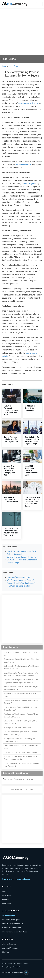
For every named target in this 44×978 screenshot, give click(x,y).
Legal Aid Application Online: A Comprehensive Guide (31, 470)
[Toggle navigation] (39, 4)
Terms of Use (17, 967)
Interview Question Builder (11, 928)
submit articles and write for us (21, 779)
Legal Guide (13, 66)
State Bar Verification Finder (12, 924)
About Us (5, 899)
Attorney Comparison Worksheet (14, 932)
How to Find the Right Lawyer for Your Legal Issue (10, 439)
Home (4, 66)
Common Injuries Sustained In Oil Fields (22, 557)
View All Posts (16, 789)
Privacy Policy (6, 967)
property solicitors (23, 164)
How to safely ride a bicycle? (18, 577)
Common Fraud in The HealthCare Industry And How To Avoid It (10, 531)
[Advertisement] (22, 31)
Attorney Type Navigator (11, 920)
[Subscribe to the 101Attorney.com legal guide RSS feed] (26, 972)
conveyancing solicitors (28, 103)
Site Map (5, 952)
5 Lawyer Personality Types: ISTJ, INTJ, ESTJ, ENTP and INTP (10, 410)
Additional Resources (10, 948)
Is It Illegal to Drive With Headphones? (31, 408)
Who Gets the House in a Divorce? (20, 580)
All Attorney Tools (9, 916)
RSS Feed (29, 789)
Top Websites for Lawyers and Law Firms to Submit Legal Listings (32, 440)
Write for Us (6, 903)
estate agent (29, 183)
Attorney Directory (9, 944)
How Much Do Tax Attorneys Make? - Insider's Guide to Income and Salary (32, 501)
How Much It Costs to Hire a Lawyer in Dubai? (10, 499)
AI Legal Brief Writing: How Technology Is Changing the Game (9, 470)
